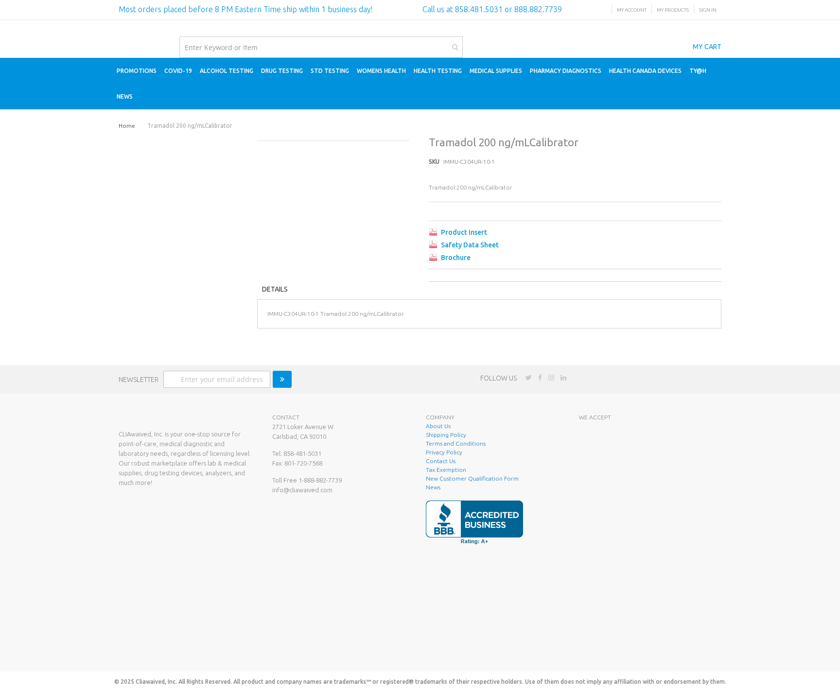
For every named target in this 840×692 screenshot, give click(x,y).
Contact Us (440, 461)
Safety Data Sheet (470, 245)
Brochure (456, 257)
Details (275, 289)
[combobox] (321, 47)
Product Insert (464, 232)
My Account (632, 10)
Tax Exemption (446, 470)
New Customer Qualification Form (472, 478)
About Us (438, 426)
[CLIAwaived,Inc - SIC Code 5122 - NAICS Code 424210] (645, 650)
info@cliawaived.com (302, 489)
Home (127, 125)
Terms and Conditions (456, 443)
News (433, 487)
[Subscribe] (282, 379)
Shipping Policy (446, 435)
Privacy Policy (444, 452)
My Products (673, 10)
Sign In (708, 10)
